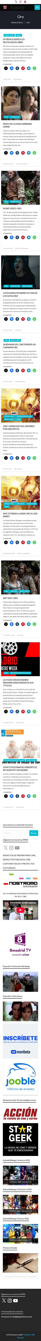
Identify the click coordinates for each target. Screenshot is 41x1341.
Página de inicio (17, 23)
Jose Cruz (18, 330)
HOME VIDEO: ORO (12, 208)
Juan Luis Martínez (22, 164)
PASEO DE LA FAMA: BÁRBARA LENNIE (17, 125)
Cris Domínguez (20, 381)
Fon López (20, 635)
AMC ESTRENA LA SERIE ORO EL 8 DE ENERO (20, 515)
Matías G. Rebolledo (24, 553)
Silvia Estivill (19, 722)
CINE (6, 117)
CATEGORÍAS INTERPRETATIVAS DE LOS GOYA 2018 (20, 294)
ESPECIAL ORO (9, 416)
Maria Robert (20, 807)
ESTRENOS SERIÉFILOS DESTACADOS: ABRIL (14, 40)
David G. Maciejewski (21, 248)
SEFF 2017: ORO (10, 598)
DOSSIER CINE (15, 117)
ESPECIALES (20, 503)
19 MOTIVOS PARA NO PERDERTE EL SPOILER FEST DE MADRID (20, 768)
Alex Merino (18, 469)
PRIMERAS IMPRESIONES (24, 416)
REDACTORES (9, 35)
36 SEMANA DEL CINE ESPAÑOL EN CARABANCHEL (19, 346)
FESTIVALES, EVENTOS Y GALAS (20, 673)
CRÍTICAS (14, 591)
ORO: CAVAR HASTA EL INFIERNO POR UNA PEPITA (19, 427)
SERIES (19, 35)
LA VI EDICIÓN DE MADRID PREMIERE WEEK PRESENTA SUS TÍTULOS (18, 683)
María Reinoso (17, 79)
